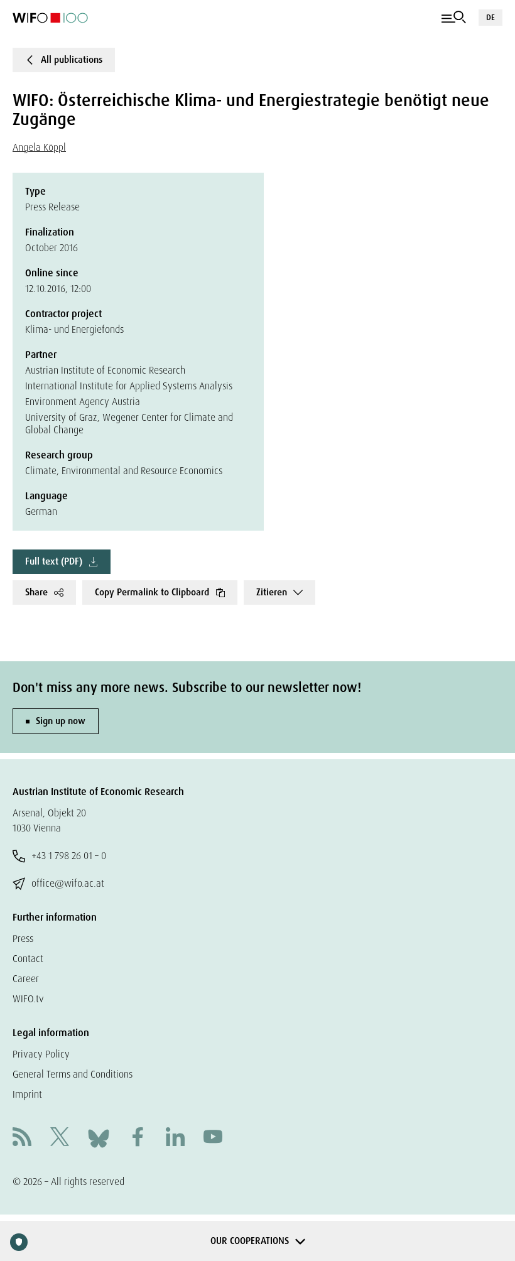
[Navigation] (454, 17)
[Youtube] (212, 1138)
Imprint (27, 1094)
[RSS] (22, 1138)
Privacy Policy (41, 1054)
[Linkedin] (175, 1138)
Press (23, 938)
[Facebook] (137, 1138)
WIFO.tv (28, 998)
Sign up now (60, 721)
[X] (59, 1138)
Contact (28, 958)
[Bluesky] (98, 1137)
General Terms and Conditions (73, 1074)
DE (490, 17)
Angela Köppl (39, 147)
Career (26, 978)
